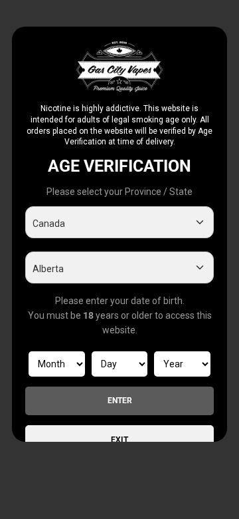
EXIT (119, 439)
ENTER (120, 400)
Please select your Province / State (119, 191)
